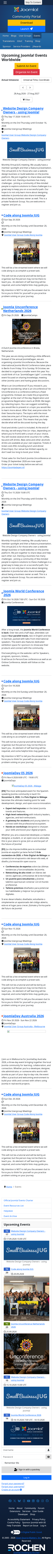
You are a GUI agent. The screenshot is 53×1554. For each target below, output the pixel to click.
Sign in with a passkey (29, 1469)
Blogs (13, 35)
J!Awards (37, 46)
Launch (24, 29)
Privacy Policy (38, 1519)
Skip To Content (33, 2)
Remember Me (12, 1462)
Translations (9, 41)
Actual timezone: (10, 79)
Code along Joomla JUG (21, 215)
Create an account (11, 1489)
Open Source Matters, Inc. (28, 1537)
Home (6, 35)
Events (37, 35)
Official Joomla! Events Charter (18, 1200)
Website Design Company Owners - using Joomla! (23, 110)
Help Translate (14, 1525)
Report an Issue (30, 1525)
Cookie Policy (13, 1522)
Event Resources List (14, 1205)
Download (26, 22)
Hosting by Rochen (27, 1552)
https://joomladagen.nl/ (13, 467)
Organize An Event (26, 72)
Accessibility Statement (19, 1519)
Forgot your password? (13, 1483)
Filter (27, 99)
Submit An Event (26, 66)
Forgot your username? (13, 1486)
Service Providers (21, 46)
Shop (37, 41)
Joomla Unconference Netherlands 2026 (20, 309)
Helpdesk (8, 1211)
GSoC (19, 41)
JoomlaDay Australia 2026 (23, 1016)
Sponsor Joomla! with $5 (34, 1522)
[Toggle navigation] (5, 2)
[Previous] (23, 87)
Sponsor (7, 46)
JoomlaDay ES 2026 (18, 773)
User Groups (25, 35)
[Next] (30, 87)
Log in (26, 1477)
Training (29, 41)
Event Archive (10, 1216)
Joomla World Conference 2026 (23, 593)
